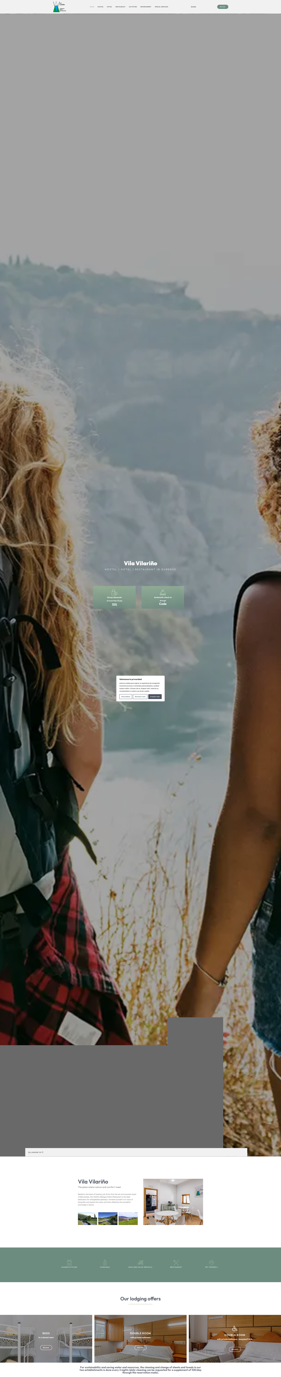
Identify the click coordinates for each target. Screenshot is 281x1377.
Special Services (161, 7)
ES (192, 7)
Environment (145, 7)
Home (92, 7)
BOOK (46, 1348)
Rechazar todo (140, 697)
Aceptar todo (155, 697)
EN (195, 7)
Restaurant (120, 7)
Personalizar (125, 697)
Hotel (109, 7)
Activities (133, 7)
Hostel (101, 7)
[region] (140, 688)
